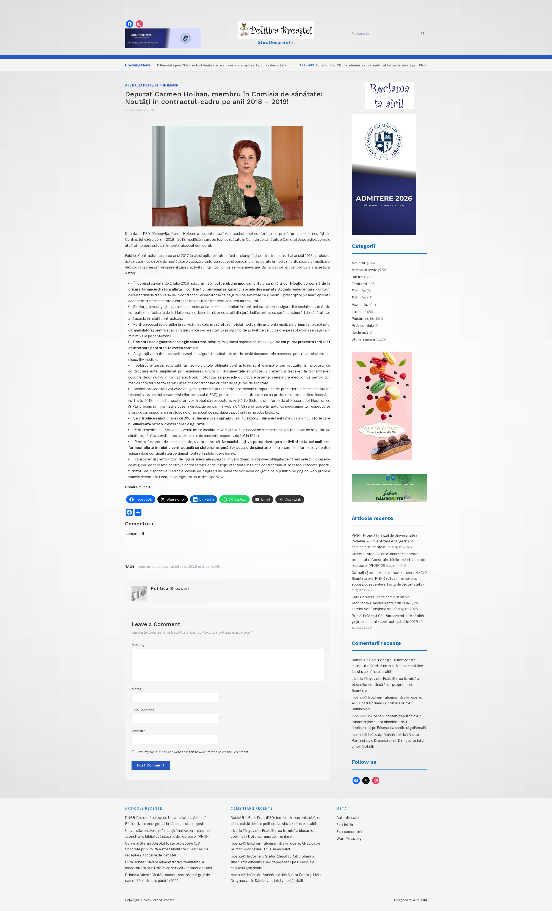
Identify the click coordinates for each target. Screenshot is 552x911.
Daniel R (358, 660)
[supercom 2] (389, 488)
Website (139, 731)
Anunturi (359, 263)
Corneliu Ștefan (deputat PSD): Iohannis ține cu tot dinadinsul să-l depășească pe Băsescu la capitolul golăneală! (389, 722)
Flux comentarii (349, 832)
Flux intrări (345, 825)
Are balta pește (139, 85)
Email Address (143, 710)
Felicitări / (360, 298)
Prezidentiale (363, 326)
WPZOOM (419, 900)
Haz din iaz (360, 305)
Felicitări (359, 291)
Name (136, 689)
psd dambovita (209, 566)
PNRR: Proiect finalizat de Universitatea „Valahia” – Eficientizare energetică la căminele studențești (384, 541)
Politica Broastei (170, 588)
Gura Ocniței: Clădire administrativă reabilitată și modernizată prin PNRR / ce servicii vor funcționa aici (368, 65)
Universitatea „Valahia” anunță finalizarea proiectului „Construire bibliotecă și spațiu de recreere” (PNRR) (388, 560)
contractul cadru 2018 (180, 566)
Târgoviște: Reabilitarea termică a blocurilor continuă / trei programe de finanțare (385, 684)
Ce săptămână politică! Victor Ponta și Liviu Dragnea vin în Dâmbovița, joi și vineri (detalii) (388, 740)
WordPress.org (348, 839)
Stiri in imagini (167, 85)
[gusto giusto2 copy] (382, 406)
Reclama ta (360, 33)
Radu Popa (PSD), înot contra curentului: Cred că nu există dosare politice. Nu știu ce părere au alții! (388, 666)
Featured (359, 284)
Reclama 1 (360, 332)
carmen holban (149, 566)
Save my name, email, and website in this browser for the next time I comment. (192, 752)
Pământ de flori (364, 319)
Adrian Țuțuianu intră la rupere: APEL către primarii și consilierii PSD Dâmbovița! (387, 703)
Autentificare (347, 818)
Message (139, 645)
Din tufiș (358, 277)
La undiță (359, 312)
